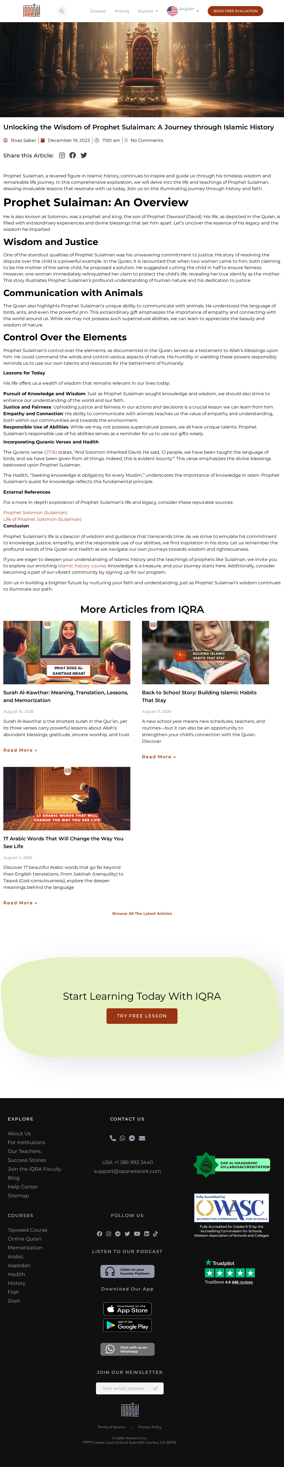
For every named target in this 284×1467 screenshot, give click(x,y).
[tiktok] (155, 1234)
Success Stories (27, 1160)
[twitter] (127, 1234)
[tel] (113, 1138)
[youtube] (137, 1234)
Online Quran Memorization (25, 1243)
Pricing (122, 11)
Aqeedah (19, 1265)
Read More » (20, 750)
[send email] (155, 1388)
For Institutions (26, 1142)
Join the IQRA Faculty (34, 1169)
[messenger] (132, 1138)
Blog (13, 1178)
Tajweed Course (27, 1230)
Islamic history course (82, 565)
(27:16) (50, 452)
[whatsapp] (122, 1138)
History (17, 1283)
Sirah (14, 1301)
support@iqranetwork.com (127, 1171)
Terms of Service (111, 1427)
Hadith (16, 1274)
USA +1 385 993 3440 (127, 1162)
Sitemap (18, 1196)
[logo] (130, 1410)
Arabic (16, 1257)
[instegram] (108, 1234)
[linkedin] (146, 1234)
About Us (19, 1134)
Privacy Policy (150, 1427)
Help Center (23, 1187)
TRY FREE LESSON (142, 1016)
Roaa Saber (23, 140)
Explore (145, 11)
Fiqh (13, 1292)
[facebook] (99, 1234)
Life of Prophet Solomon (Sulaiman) (42, 519)
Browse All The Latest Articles (142, 913)
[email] (142, 1138)
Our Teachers (24, 1151)
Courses (98, 11)
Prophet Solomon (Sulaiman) (35, 512)
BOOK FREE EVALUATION (236, 11)
